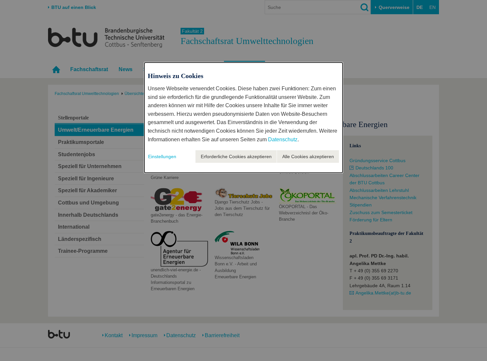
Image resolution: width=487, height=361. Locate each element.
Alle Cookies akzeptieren (308, 156)
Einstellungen (162, 156)
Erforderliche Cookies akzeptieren (236, 156)
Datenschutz (283, 139)
